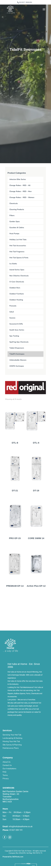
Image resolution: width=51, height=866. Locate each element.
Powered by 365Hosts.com (13, 857)
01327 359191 (25, 2)
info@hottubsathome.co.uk (20, 826)
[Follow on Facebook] (5, 837)
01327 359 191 (16, 830)
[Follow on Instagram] (10, 837)
